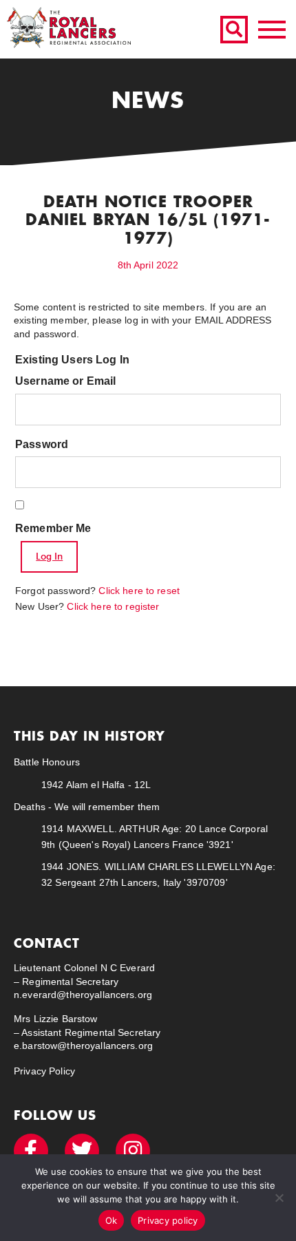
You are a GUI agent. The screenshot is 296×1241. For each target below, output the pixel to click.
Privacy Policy (44, 1070)
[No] (279, 1198)
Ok (111, 1220)
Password (41, 444)
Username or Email (65, 381)
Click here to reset (139, 590)
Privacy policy (168, 1220)
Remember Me (53, 528)
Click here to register (113, 606)
